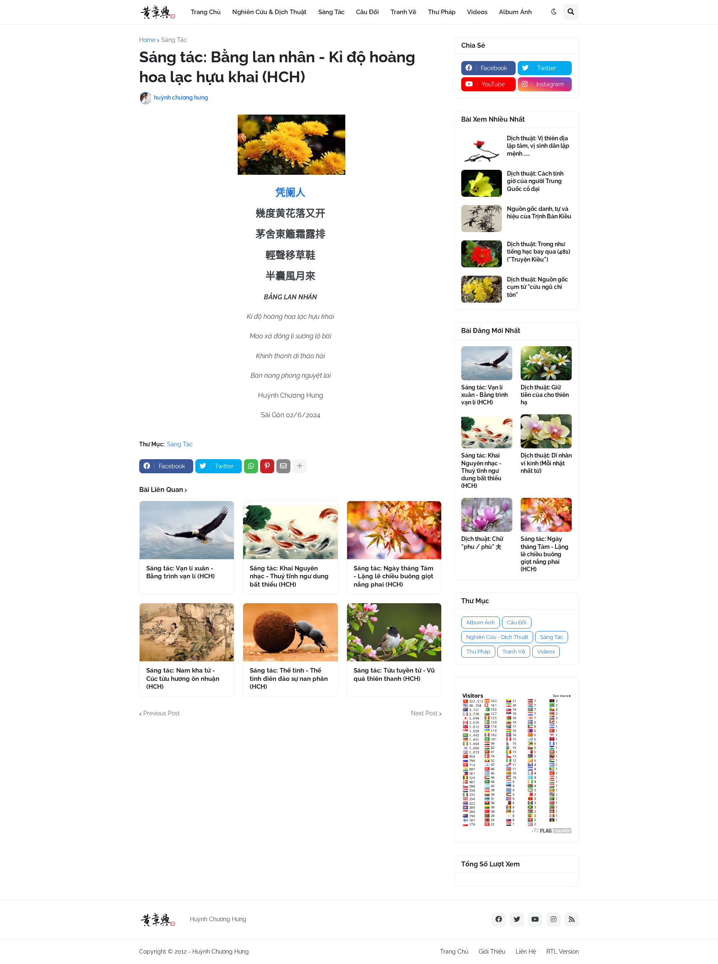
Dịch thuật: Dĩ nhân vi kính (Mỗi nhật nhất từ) (546, 463)
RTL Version (562, 951)
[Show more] (300, 466)
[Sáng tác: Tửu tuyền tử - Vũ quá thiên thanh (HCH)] (394, 632)
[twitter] (517, 920)
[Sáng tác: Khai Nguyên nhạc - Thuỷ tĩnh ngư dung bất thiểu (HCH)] (290, 530)
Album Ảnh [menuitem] (515, 12)
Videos (546, 651)
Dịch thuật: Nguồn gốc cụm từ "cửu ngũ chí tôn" (537, 287)
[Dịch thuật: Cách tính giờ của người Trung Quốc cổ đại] (481, 183)
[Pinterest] (267, 466)
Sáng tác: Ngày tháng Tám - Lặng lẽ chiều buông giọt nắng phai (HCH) (393, 576)
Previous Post (161, 713)
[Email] (283, 466)
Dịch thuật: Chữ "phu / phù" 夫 (482, 543)
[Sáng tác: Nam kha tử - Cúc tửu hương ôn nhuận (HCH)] (187, 632)
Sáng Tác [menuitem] (331, 12)
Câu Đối (516, 622)
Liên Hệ (526, 951)
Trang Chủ (454, 951)
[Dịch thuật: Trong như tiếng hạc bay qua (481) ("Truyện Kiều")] (481, 253)
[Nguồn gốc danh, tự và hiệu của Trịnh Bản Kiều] (481, 218)
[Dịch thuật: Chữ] (486, 515)
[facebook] (499, 920)
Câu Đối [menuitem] (367, 12)
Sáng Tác (174, 40)
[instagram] (553, 920)
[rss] (572, 920)
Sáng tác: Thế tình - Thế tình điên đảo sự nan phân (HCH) (289, 678)
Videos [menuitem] (477, 12)
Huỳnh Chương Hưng (220, 951)
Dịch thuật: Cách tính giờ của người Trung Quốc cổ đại (535, 181)
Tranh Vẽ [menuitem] (403, 12)
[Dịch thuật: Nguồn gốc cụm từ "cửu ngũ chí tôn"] (481, 289)
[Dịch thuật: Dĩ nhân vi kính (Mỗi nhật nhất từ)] (546, 431)
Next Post (424, 713)
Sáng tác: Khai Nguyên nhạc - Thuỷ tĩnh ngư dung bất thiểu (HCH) (289, 576)
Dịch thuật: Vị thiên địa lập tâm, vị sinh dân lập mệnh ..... (538, 146)
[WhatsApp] (251, 466)
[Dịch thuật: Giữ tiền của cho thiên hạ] (546, 363)
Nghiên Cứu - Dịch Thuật (497, 637)
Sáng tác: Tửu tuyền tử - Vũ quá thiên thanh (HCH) (394, 675)
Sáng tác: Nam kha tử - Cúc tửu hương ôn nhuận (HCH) (182, 678)
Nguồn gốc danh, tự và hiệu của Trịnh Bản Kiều (539, 213)
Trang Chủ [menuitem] (206, 12)
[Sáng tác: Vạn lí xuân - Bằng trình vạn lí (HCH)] (187, 530)
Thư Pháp (478, 651)
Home (147, 40)
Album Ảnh (480, 622)
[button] (554, 12)
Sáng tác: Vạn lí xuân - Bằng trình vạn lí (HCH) (180, 572)
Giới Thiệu (492, 951)
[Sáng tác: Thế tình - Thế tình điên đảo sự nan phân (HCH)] (290, 632)
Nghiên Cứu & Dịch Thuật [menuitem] (269, 12)
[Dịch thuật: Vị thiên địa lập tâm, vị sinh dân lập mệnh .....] (481, 148)
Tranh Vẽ (513, 651)
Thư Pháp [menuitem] (441, 12)
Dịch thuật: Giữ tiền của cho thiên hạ (545, 395)
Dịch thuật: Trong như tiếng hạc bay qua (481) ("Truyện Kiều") (538, 251)
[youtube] (535, 920)
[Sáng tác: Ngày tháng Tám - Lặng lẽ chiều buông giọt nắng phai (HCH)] (394, 530)
